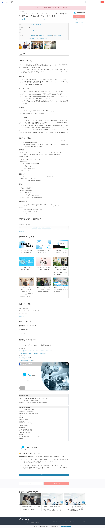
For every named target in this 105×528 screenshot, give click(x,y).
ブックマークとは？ (80, 22)
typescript (27, 19)
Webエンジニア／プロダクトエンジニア (35, 24)
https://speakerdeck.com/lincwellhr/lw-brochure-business (32, 353)
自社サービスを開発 (52, 37)
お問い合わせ (72, 521)
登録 (102, 2)
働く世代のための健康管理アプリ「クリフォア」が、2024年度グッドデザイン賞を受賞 (43, 269)
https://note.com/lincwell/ (24, 357)
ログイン (98, 2)
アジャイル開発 (49, 35)
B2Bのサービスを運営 (43, 37)
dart (36, 19)
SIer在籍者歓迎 (41, 35)
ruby (32, 19)
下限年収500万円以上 (33, 35)
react (40, 19)
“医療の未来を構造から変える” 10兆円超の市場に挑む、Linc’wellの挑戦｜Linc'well (61, 289)
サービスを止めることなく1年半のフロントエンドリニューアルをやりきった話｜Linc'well (26, 269)
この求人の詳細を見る (66, 526)
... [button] (19, 21)
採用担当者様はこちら (90, 2)
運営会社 (84, 521)
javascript (21, 19)
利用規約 (55, 521)
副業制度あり (31, 38)
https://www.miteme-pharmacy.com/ (34, 93)
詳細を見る (21, 231)
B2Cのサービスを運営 (33, 37)
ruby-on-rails (45, 19)
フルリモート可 (60, 37)
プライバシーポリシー (63, 521)
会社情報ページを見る (43, 475)
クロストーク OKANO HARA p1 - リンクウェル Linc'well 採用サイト (26, 252)
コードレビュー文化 (57, 35)
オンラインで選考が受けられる (41, 38)
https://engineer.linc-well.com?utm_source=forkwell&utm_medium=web (35, 350)
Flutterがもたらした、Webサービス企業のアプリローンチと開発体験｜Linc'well (60, 252)
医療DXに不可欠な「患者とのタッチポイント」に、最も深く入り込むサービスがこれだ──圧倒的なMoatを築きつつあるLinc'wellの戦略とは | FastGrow (60, 271)
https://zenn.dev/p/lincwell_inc (26, 360)
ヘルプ (79, 521)
